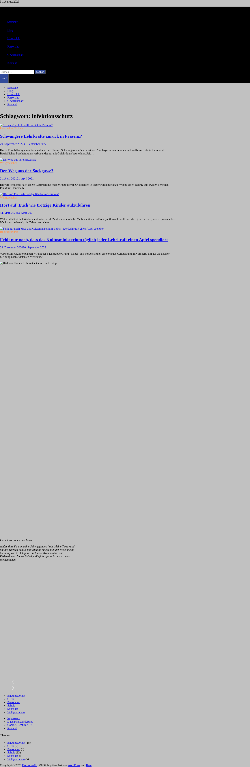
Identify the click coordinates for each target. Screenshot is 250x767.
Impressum (13, 718)
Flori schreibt (29, 765)
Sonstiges (12, 708)
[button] (37, 682)
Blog (10, 30)
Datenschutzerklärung (20, 721)
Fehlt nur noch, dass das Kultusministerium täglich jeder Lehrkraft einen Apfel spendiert (84, 239)
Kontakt (12, 63)
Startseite (12, 21)
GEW (10, 698)
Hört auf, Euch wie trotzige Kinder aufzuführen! (46, 205)
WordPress (74, 765)
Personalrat (13, 46)
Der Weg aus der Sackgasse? (26, 170)
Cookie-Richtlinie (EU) (20, 724)
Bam (89, 765)
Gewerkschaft (15, 54)
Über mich (13, 38)
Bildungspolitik (9, 231)
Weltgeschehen (8, 163)
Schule (19, 128)
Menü (4, 78)
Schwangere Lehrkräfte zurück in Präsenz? (41, 136)
